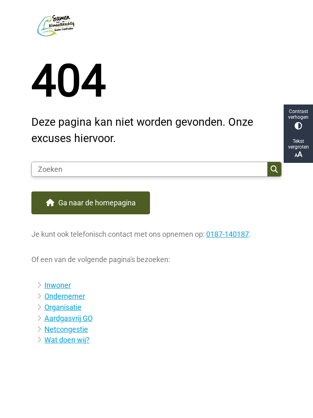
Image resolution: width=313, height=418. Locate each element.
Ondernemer (64, 296)
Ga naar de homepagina (97, 202)
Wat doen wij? (67, 340)
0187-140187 (227, 234)
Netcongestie (66, 329)
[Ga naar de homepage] (156, 24)
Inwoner (57, 285)
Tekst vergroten (298, 144)
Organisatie (63, 307)
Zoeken (274, 169)
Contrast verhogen (298, 114)
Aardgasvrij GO (68, 318)
